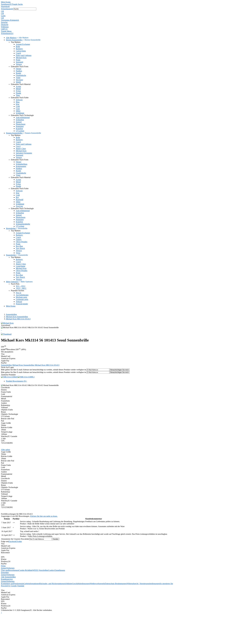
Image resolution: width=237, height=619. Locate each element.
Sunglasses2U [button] (7, 9)
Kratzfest (19, 129)
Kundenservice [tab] (7, 579)
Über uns (4, 570)
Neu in (18, 293)
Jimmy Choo (21, 149)
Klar (17, 104)
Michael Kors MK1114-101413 (18, 319)
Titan (18, 95)
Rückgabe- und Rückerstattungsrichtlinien (55, 584)
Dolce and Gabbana (23, 55)
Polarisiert (20, 126)
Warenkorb (5, 6)
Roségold (19, 200)
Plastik (18, 93)
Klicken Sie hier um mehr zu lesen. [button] (44, 516)
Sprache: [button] (4, 22)
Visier (18, 78)
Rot (17, 197)
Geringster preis (22, 299)
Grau (18, 109)
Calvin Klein (21, 51)
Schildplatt (20, 113)
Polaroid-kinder (22, 304)
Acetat (18, 86)
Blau (18, 102)
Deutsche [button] (4, 25)
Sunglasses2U (6, 4)
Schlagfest (20, 120)
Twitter (19, 541)
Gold (18, 106)
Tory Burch (20, 248)
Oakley (18, 239)
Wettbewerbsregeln (97, 584)
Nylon (18, 91)
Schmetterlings (21, 164)
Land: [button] (3, 16)
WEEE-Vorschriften (40, 570)
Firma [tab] (3, 566)
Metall (18, 89)
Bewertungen (13, 570)
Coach (18, 53)
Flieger (18, 69)
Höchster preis (21, 297)
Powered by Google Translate (12, 586)
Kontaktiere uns (7, 584)
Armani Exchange (23, 44)
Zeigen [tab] (3, 568)
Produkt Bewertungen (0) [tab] (16, 381)
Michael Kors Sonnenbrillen (17, 317)
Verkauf (19, 302)
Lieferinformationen (31, 584)
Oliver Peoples (21, 242)
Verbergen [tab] (10, 568)
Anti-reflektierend (23, 117)
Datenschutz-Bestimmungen (116, 584)
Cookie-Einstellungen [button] (56, 570)
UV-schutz (20, 131)
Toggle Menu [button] (6, 31)
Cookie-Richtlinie (25, 570)
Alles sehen (5, 450)
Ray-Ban (19, 246)
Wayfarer (19, 80)
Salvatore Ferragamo (24, 153)
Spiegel (19, 122)
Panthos (19, 71)
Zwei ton (19, 206)
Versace (19, 64)
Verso (18, 253)
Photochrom (20, 124)
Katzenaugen (21, 166)
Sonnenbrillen (11, 314)
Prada (18, 60)
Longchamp (20, 266)
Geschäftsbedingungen (81, 584)
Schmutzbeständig (23, 224)
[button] (118, 11)
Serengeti (19, 62)
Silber (18, 111)
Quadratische (21, 75)
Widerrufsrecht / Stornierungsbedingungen (143, 584)
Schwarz (19, 100)
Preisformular (18, 584)
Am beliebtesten (22, 295)
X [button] (1, 9)
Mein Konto (5, 2)
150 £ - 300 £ (21, 288)
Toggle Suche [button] (17, 4)
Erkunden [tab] (5, 572)
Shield (18, 82)
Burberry (19, 49)
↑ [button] (1, 612)
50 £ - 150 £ (20, 286)
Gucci (18, 146)
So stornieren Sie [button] (166, 584)
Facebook (12, 541)
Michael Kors (21, 58)
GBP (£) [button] (4, 29)
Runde (18, 73)
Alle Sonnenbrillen (8, 577)
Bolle (18, 46)
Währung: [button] (5, 27)
